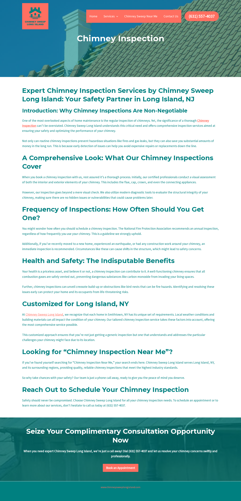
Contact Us (171, 16)
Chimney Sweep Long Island (44, 314)
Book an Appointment (120, 468)
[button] (116, 16)
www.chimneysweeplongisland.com (120, 487)
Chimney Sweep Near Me (140, 16)
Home (93, 16)
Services (109, 16)
